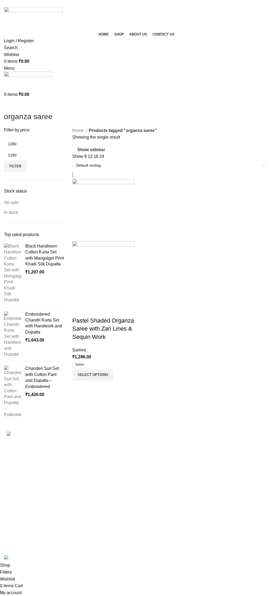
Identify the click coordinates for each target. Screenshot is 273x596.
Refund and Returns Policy (29, 534)
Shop (145, 442)
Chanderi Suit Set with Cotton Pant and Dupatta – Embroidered (42, 377)
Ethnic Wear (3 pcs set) (162, 525)
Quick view (93, 310)
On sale (11, 202)
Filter (15, 166)
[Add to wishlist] (107, 310)
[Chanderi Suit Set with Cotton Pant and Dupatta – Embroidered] (12, 392)
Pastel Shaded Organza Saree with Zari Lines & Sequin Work (103, 328)
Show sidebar (91, 149)
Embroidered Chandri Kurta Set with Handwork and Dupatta (43, 323)
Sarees (79, 350)
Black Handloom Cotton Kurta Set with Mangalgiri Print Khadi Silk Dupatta (44, 255)
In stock (11, 212)
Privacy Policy (17, 525)
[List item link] (68, 476)
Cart (144, 462)
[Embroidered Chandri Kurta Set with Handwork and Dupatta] (12, 334)
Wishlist (147, 472)
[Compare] (79, 310)
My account (151, 452)
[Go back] (10, 104)
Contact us (14, 545)
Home (78, 130)
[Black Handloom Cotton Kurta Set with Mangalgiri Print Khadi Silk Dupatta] (12, 273)
